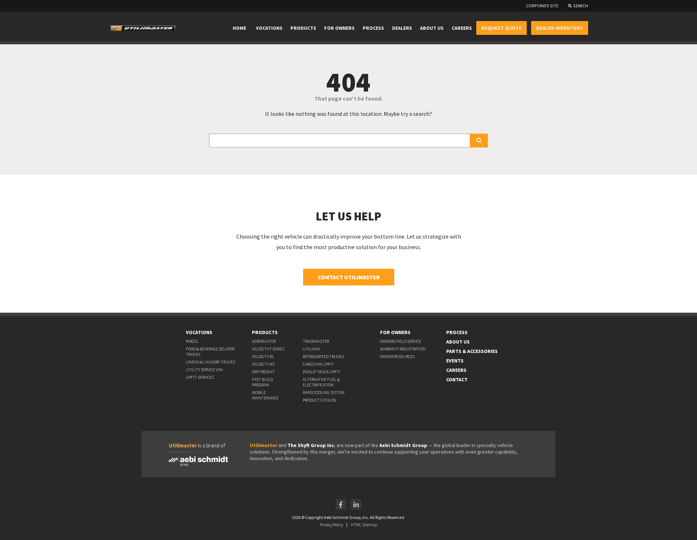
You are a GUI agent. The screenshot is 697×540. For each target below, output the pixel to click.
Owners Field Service (400, 341)
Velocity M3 (263, 364)
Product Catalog (320, 400)
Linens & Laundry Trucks (210, 362)
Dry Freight (263, 371)
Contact (457, 379)
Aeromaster (264, 341)
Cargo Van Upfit (318, 364)
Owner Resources (397, 356)
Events (455, 360)
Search (580, 5)
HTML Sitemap (364, 524)
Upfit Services (200, 377)
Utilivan (311, 349)
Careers (462, 28)
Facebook (340, 504)
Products (303, 28)
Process (373, 28)
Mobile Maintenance (265, 395)
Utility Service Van (204, 369)
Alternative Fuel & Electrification (321, 382)
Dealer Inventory (559, 28)
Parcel (192, 341)
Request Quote (501, 28)
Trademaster (316, 341)
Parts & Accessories (472, 351)
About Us (432, 28)
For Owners (339, 28)
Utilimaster (263, 445)
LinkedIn (356, 504)
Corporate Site (542, 5)
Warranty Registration (403, 349)
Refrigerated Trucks (323, 356)
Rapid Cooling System (324, 392)
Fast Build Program (262, 382)
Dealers (402, 28)
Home (239, 28)
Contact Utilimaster (349, 277)
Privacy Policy (331, 524)
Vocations (269, 28)
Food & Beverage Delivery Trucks (210, 351)
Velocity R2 (263, 356)
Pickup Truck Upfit (322, 371)
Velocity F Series (268, 349)
